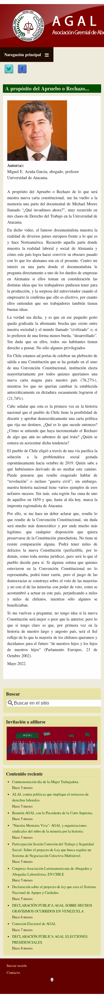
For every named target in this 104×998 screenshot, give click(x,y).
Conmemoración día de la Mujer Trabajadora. (45, 781)
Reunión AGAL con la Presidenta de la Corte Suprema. (52, 812)
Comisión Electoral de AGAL (34, 923)
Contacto (13, 972)
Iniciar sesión (17, 965)
